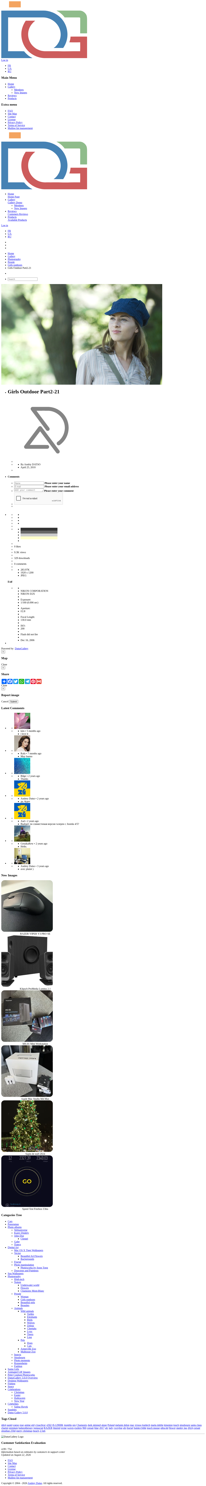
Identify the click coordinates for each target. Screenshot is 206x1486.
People (11, 262)
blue (96, 1428)
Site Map (12, 113)
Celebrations (14, 1389)
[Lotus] (22, 728)
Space (11, 1386)
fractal (130, 1428)
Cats (29, 1346)
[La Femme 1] (22, 840)
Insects (17, 1354)
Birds (30, 1319)
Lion (29, 1337)
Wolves (31, 1322)
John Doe (19, 1235)
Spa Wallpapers (15, 1273)
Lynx (29, 1331)
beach (36, 1431)
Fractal (17, 1262)
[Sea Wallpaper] (22, 773)
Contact (12, 116)
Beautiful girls (28, 1302)
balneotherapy (26, 1428)
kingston (168, 1425)
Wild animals (27, 1311)
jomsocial (38, 1428)
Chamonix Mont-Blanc (32, 1290)
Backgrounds (27, 1259)
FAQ (10, 110)
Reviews (12, 95)
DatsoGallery (21, 648)
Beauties (25, 1305)
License (12, 119)
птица (138, 1425)
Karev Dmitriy (21, 1233)
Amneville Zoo (28, 1348)
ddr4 (3, 1425)
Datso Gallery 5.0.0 (18, 1412)
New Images (20, 92)
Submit (13, 701)
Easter (17, 1395)
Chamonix (81, 1425)
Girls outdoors (15, 265)
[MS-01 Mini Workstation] (27, 1041)
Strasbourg (19, 1357)
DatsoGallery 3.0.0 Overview (23, 1377)
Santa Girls (13, 1369)
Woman (24, 1296)
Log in (4, 60)
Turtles (30, 1314)
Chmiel (24, 1238)
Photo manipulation (24, 1264)
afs (124, 1428)
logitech (146, 1425)
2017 (101, 1428)
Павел (17, 1244)
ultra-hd (164, 1428)
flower (172, 1428)
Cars (10, 1221)
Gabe (17, 1241)
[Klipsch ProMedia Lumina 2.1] (27, 985)
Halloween (19, 1398)
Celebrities (13, 1403)
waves (70, 1428)
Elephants (32, 1317)
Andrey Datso (35, 1483)
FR (9, 65)
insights (68, 1425)
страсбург (40, 1425)
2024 (190, 1428)
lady (111, 1428)
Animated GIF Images (19, 1372)
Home (11, 84)
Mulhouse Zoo (28, 1351)
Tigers (30, 1334)
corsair (90, 1428)
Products (12, 98)
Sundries (12, 1409)
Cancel (4, 701)
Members (19, 89)
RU (9, 71)
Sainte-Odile (140, 1428)
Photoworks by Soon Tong (34, 1267)
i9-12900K (57, 1425)
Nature (17, 1282)
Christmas (19, 1392)
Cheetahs (31, 1328)
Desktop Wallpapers (18, 1380)
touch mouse (153, 1428)
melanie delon (122, 1425)
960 (84, 1428)
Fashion (18, 1366)
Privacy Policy (15, 122)
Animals (18, 1308)
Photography (14, 259)
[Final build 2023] (22, 863)
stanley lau (181, 1428)
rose (22, 1425)
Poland (111, 1425)
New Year (19, 1401)
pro (74, 1425)
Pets (23, 1340)
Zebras (30, 1325)
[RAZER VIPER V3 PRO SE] (27, 930)
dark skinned (94, 1425)
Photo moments (22, 1360)
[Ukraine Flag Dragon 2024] (22, 795)
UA (10, 68)
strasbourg (185, 1425)
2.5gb (42, 1431)
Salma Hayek (21, 1406)
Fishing (11, 1383)
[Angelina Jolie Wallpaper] (22, 750)
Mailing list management (20, 128)
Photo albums (15, 1227)
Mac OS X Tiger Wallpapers (28, 1250)
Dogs (30, 1343)
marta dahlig (157, 1425)
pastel (9, 1425)
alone (104, 1425)
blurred (56, 1428)
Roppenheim (20, 1363)
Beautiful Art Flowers (32, 1256)
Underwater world (30, 1285)
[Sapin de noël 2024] (27, 1151)
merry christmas (24, 1431)
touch (176, 1425)
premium (13, 1428)
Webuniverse (20, 1230)
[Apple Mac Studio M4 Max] (27, 1096)
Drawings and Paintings (26, 1270)
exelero (78, 1428)
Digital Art (13, 1247)
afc (106, 1428)
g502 (49, 1425)
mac (132, 1425)
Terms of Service (16, 125)
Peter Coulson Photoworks (21, 1374)
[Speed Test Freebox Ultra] (27, 1206)
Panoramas (13, 1224)
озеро (16, 1425)
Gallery (11, 86)
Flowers (25, 1288)
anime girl (29, 1425)
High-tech (19, 1279)
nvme (64, 1428)
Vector (17, 1253)
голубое (118, 1428)
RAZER (48, 1428)
